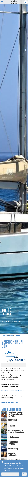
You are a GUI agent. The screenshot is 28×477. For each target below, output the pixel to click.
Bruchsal (5, 335)
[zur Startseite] (14, 3)
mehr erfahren (10, 474)
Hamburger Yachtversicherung (9, 402)
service (11, 335)
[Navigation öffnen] (2, 2)
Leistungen (17, 335)
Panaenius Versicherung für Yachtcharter (12, 391)
